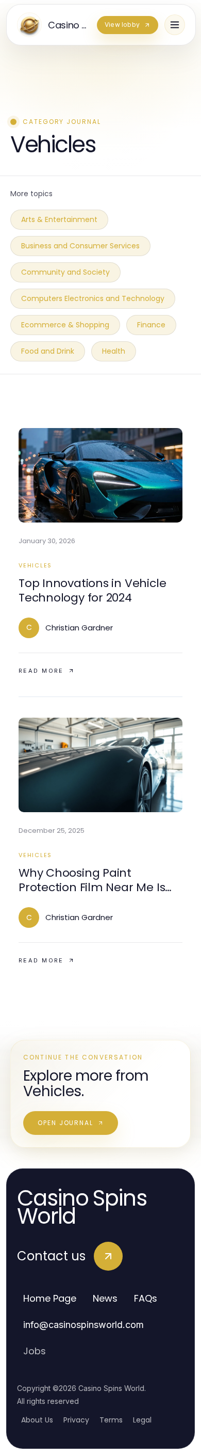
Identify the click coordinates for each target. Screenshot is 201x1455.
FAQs (145, 1298)
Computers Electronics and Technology (92, 298)
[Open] (174, 24)
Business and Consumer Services (80, 246)
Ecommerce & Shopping (65, 325)
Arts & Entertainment (59, 219)
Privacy (76, 1420)
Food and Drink (47, 351)
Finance (151, 325)
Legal (142, 1420)
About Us (37, 1420)
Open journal (65, 1122)
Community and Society (65, 272)
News (105, 1298)
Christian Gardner (79, 627)
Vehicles (35, 565)
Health (113, 351)
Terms (111, 1420)
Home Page (49, 1298)
